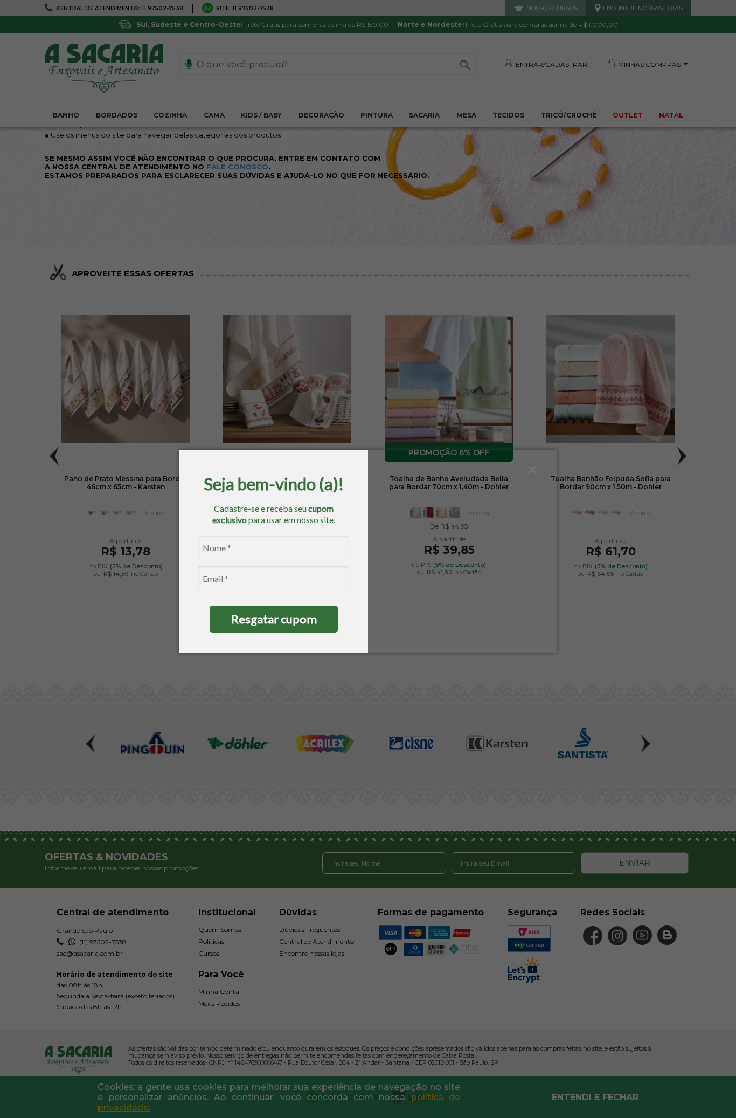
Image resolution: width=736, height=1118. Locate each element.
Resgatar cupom (274, 619)
